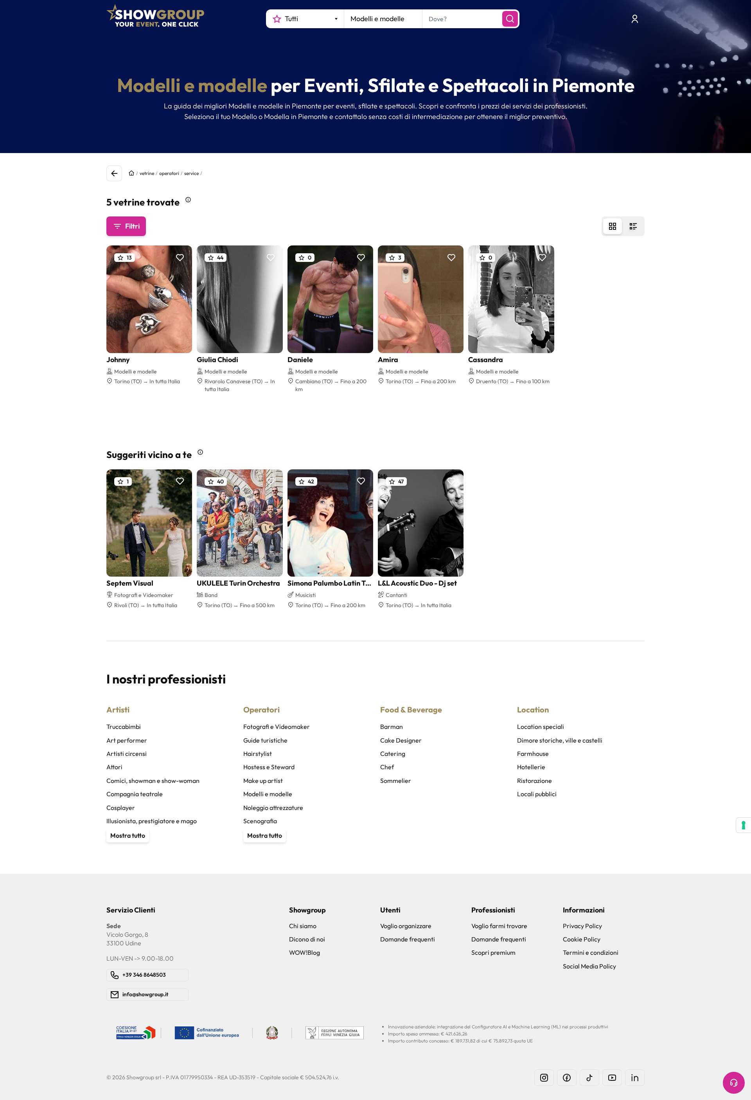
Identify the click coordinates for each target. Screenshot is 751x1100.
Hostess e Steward (269, 767)
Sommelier (395, 780)
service (191, 173)
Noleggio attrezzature (273, 807)
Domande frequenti (407, 939)
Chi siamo (302, 926)
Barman (391, 726)
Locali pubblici (537, 794)
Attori (114, 767)
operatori (169, 173)
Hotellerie (531, 767)
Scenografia (260, 821)
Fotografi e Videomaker (276, 726)
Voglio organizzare (405, 926)
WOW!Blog (304, 952)
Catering (392, 753)
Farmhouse (533, 753)
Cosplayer (120, 807)
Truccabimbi (123, 726)
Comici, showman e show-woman (152, 780)
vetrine (147, 173)
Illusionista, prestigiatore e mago (151, 821)
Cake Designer (401, 740)
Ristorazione (534, 780)
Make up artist (263, 780)
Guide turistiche (265, 740)
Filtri (132, 226)
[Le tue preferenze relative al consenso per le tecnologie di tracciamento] (743, 825)
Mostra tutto (127, 835)
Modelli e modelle (267, 794)
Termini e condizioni (590, 952)
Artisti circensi (126, 753)
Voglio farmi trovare (499, 926)
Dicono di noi (307, 939)
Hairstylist (257, 753)
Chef (387, 767)
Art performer (126, 740)
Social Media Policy (589, 966)
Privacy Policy (582, 926)
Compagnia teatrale (134, 794)
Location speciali (540, 726)
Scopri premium (493, 952)
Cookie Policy (581, 939)
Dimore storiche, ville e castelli (559, 740)
